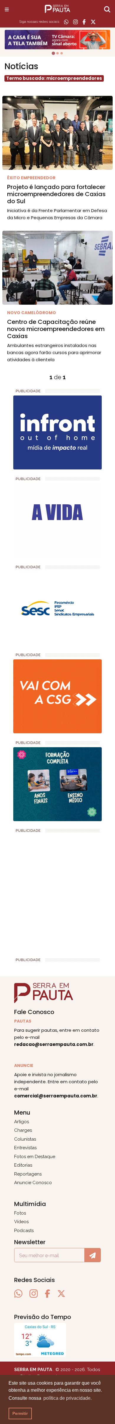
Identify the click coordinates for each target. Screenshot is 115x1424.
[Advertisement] (57, 892)
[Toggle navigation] (6, 9)
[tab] (53, 53)
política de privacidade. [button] (67, 1398)
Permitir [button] (20, 1413)
